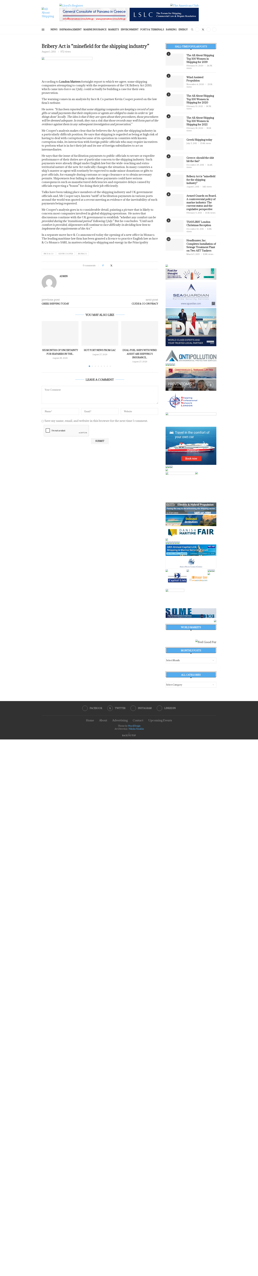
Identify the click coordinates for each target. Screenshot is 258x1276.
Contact (138, 720)
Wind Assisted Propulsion (194, 79)
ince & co (48, 254)
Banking (171, 29)
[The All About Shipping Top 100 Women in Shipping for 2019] (174, 60)
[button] (45, 343)
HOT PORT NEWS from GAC (100, 350)
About (103, 720)
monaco (82, 254)
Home (90, 720)
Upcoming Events (160, 720)
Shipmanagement (70, 29)
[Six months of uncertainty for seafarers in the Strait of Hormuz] (60, 333)
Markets (113, 29)
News (54, 29)
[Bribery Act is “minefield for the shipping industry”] (174, 181)
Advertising (120, 720)
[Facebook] (197, 29)
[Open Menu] (43, 29)
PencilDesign (134, 725)
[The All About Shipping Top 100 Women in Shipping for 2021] (174, 122)
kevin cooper (66, 254)
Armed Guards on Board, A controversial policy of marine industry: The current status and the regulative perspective (201, 202)
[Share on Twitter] (111, 265)
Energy (183, 29)
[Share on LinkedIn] (114, 265)
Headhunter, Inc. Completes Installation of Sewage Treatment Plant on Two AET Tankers (201, 245)
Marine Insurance (94, 29)
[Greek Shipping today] (174, 144)
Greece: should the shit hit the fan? (200, 159)
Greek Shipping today (199, 139)
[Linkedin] (214, 29)
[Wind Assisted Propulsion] (174, 82)
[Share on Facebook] (108, 265)
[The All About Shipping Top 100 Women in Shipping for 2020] (174, 100)
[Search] (192, 29)
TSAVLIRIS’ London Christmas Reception (198, 223)
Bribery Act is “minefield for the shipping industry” (200, 180)
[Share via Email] (117, 265)
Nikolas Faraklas (136, 728)
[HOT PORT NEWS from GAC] (100, 333)
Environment (130, 29)
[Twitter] (203, 29)
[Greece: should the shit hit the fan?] (174, 162)
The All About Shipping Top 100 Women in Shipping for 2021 (200, 121)
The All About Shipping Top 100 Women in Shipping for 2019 (200, 59)
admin (64, 276)
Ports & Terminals (152, 29)
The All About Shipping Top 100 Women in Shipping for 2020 (200, 99)
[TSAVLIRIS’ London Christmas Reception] (174, 226)
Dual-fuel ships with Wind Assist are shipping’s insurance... (140, 354)
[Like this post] (105, 265)
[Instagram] (208, 29)
